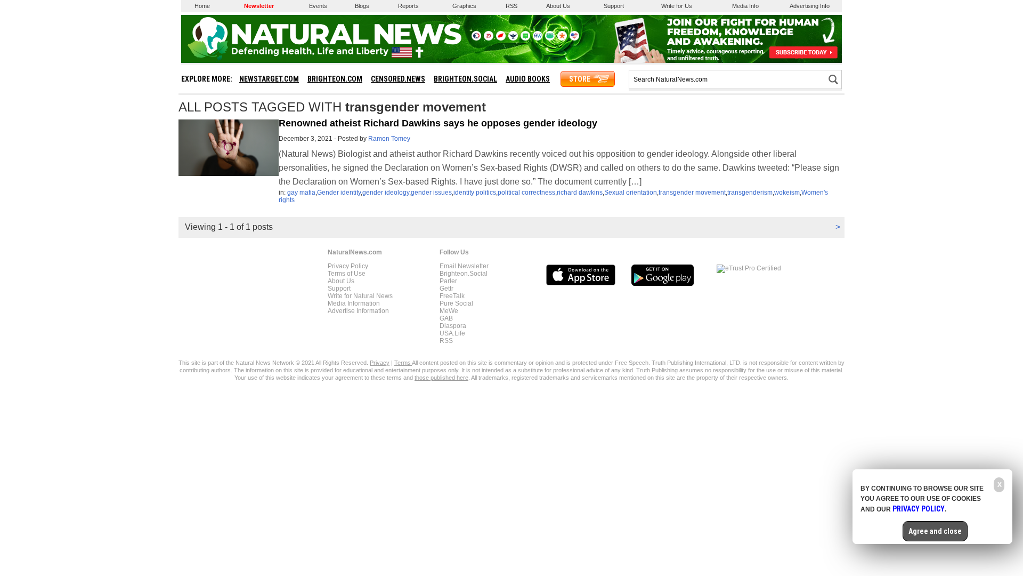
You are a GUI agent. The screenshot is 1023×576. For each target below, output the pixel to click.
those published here (441, 377)
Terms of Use (347, 273)
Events (318, 6)
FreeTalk (452, 296)
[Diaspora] (562, 38)
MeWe (449, 311)
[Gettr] (501, 38)
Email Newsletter (464, 266)
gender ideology (385, 192)
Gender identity (339, 192)
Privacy (379, 362)
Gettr (446, 288)
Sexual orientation (630, 192)
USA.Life (452, 333)
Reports (408, 6)
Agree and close (935, 531)
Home (202, 6)
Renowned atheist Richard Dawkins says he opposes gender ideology (438, 123)
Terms (403, 362)
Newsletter (259, 6)
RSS (511, 6)
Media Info (745, 6)
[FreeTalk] (513, 38)
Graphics (464, 6)
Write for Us (676, 6)
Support (614, 6)
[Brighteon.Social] (476, 38)
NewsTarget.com (269, 79)
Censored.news (398, 79)
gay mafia (301, 192)
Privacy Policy (348, 266)
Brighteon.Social (464, 273)
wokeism (787, 192)
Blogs (362, 6)
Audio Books (528, 79)
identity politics (474, 192)
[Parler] (488, 38)
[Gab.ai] (550, 38)
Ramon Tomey (389, 138)
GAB (446, 318)
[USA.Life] (574, 38)
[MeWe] (537, 38)
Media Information (354, 303)
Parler (448, 281)
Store (579, 79)
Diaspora (453, 326)
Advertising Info (810, 6)
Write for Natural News (360, 296)
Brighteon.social (465, 79)
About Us (558, 6)
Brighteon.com (334, 79)
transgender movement (692, 192)
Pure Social (456, 303)
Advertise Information (358, 311)
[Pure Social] (525, 38)
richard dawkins (580, 192)
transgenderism (750, 192)
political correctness (526, 192)
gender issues (431, 192)
